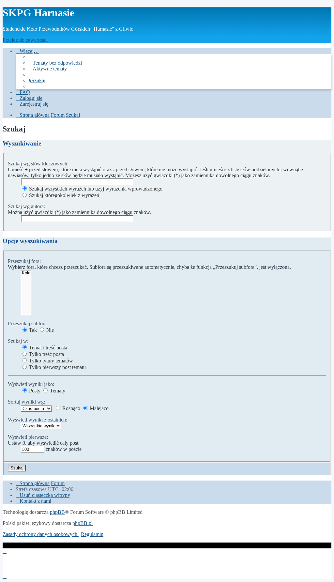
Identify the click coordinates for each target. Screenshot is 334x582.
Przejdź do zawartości (25, 40)
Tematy (57, 390)
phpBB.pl (82, 523)
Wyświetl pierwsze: (28, 437)
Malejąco (98, 408)
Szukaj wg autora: (26, 206)
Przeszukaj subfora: (28, 323)
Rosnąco (70, 408)
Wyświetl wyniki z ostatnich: (37, 419)
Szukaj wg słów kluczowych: (38, 163)
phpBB (57, 512)
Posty (34, 390)
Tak (32, 330)
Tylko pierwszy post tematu (57, 367)
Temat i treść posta (47, 347)
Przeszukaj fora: (24, 261)
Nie (49, 330)
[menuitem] (55, 63)
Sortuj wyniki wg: (26, 402)
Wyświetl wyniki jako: (31, 384)
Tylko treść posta (46, 354)
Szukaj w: (18, 341)
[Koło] (26, 273)
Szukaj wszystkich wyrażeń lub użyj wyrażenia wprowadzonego (95, 188)
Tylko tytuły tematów (50, 360)
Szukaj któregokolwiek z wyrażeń (63, 195)
